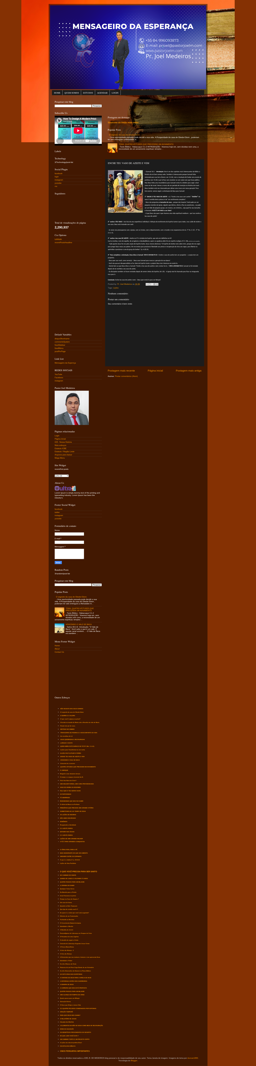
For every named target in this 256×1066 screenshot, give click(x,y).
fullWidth (58, 239)
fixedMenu (59, 348)
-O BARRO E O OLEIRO (67, 715)
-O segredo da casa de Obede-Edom (72, 712)
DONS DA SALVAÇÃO (67, 1029)
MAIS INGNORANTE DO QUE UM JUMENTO (74, 853)
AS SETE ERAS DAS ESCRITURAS (71, 974)
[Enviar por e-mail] (147, 284)
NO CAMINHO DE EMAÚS (68, 875)
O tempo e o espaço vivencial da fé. (71, 777)
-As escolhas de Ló (66, 736)
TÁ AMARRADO (65, 797)
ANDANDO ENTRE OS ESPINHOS (70, 856)
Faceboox (59, 378)
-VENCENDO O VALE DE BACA (70, 760)
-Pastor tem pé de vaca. (67, 726)
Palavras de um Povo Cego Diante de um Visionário (77, 967)
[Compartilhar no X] (152, 284)
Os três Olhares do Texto (68, 964)
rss (56, 186)
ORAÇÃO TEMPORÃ (66, 1012)
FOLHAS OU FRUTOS (67, 1022)
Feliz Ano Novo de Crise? (68, 780)
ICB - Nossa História (63, 442)
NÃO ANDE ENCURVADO (68, 818)
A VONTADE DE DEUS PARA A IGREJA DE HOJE (75, 977)
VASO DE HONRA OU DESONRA (70, 787)
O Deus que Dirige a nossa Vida (70, 1005)
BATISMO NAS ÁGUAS (67, 831)
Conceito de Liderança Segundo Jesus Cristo (74, 943)
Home (57, 646)
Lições (116, 288)
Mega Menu (60, 458)
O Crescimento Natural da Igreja (70, 923)
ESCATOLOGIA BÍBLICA (67, 1046)
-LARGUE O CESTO (66, 743)
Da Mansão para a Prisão (68, 892)
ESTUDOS (88, 92)
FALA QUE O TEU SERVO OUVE (70, 791)
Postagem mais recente (121, 370)
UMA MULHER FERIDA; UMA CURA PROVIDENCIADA (77, 784)
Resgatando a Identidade (68, 825)
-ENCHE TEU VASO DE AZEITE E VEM (72, 756)
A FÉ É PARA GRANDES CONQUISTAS (72, 841)
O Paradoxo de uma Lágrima (69, 936)
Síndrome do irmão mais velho (123, 122)
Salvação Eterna (65, 1001)
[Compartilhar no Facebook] (154, 284)
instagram (59, 180)
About (57, 649)
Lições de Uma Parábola (68, 863)
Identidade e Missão (66, 926)
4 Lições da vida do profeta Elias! (71, 1042)
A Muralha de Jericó (66, 930)
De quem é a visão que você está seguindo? (74, 913)
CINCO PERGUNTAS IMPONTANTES (75, 1051)
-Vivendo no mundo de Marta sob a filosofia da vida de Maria (79, 722)
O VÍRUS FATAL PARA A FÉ (68, 849)
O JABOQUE (64, 770)
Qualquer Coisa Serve (67, 889)
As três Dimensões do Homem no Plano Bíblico (75, 971)
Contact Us (59, 652)
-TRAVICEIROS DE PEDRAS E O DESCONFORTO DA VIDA (78, 732)
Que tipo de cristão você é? (69, 909)
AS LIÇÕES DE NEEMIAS (68, 814)
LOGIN (115, 92)
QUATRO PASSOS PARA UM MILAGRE (72, 882)
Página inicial (155, 370)
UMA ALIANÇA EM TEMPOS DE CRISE (72, 994)
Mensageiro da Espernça (65, 363)
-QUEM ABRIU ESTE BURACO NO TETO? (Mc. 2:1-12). (77, 746)
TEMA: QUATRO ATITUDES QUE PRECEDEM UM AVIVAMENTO (146, 144)
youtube (58, 183)
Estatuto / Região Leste (64, 452)
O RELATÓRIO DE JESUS (68, 1018)
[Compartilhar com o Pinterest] (157, 284)
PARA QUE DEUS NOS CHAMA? (70, 1015)
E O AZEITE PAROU (66, 828)
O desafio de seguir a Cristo (69, 940)
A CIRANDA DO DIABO (67, 885)
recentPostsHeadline (63, 243)
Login (57, 436)
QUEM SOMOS (72, 92)
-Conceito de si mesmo (67, 763)
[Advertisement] (156, 105)
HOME (57, 92)
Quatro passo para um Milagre (70, 998)
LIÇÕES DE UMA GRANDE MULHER (71, 838)
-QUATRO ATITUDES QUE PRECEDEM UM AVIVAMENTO (78, 767)
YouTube (58, 374)
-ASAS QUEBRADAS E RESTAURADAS (72, 739)
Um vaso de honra (66, 902)
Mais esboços (60, 445)
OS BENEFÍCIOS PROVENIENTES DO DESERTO (75, 1032)
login (57, 177)
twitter (57, 512)
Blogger (134, 1061)
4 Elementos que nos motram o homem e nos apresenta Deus (80, 957)
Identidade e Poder (66, 960)
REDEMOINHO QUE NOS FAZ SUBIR (71, 801)
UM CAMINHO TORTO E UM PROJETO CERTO (74, 1039)
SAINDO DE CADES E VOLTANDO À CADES (74, 878)
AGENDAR (102, 92)
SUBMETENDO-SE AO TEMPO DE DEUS (73, 811)
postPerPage (60, 351)
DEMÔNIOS (63, 821)
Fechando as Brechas (67, 919)
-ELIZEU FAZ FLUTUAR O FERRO (70, 753)
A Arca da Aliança (66, 954)
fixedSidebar (60, 345)
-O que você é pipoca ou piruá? (70, 719)
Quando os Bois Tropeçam (68, 906)
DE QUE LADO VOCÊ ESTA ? (69, 1036)
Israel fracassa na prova (68, 895)
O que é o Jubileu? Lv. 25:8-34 (70, 860)
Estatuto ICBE (60, 448)
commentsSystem (62, 342)
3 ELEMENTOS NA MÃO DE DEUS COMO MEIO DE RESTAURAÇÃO (81, 1025)
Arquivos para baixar (63, 455)
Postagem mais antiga (188, 370)
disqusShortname (62, 339)
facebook (58, 173)
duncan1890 (192, 1058)
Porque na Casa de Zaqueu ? (69, 899)
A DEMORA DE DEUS (67, 984)
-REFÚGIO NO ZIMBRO (67, 729)
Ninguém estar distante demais (70, 773)
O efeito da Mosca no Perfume (70, 804)
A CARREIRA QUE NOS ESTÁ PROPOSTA (73, 988)
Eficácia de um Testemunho (69, 916)
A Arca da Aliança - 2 (67, 950)
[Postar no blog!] (149, 284)
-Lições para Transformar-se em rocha (72, 749)
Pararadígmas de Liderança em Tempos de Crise (76, 933)
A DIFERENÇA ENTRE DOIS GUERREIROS (73, 981)
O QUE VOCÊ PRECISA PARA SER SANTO (78, 872)
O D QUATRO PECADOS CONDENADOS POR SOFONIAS (78, 1008)
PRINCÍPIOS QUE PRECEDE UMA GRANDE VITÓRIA (76, 808)
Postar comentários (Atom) (126, 376)
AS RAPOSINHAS (65, 794)
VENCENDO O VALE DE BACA (79, 624)
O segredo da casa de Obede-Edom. (124, 135)
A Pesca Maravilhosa (67, 947)
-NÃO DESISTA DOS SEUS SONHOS (71, 708)
